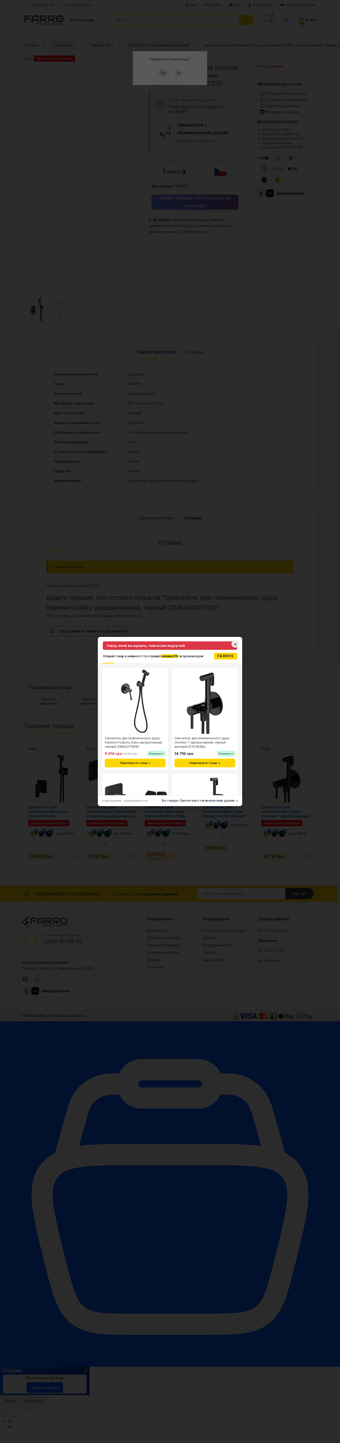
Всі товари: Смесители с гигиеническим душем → (200, 800)
